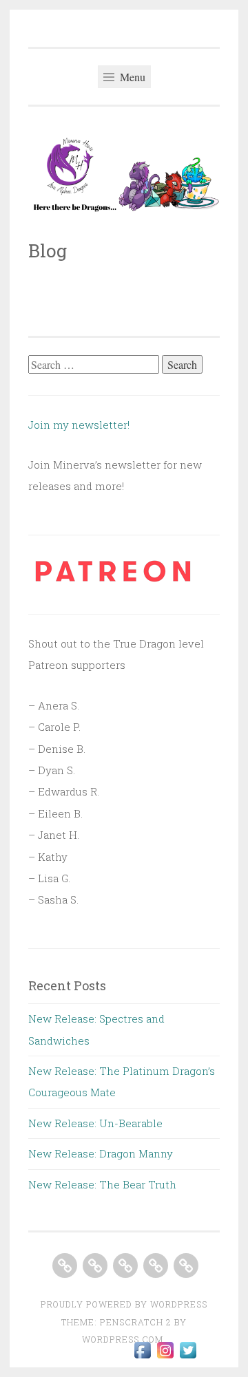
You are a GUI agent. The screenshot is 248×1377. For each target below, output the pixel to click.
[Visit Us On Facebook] (142, 1357)
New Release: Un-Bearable (95, 1123)
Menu (131, 77)
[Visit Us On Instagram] (165, 1357)
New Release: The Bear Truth (102, 1184)
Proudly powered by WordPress (124, 1304)
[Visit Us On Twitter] (187, 1357)
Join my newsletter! (80, 424)
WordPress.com (122, 1339)
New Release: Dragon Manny (100, 1153)
